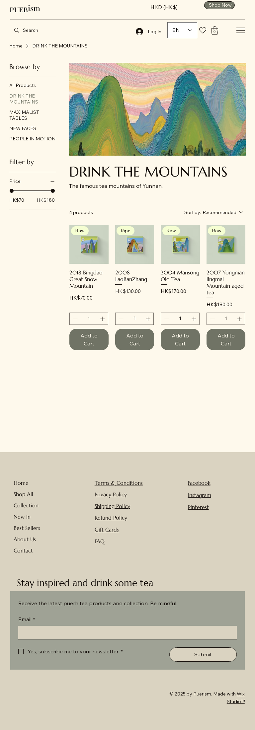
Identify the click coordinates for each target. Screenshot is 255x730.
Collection (26, 505)
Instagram (199, 495)
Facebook (199, 482)
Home (21, 482)
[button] (179, 7)
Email (26, 619)
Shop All (23, 494)
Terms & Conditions (119, 482)
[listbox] (179, 7)
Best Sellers (27, 528)
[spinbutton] (89, 319)
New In (22, 516)
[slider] (12, 191)
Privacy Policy (111, 494)
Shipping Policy (112, 506)
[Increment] (103, 319)
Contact (23, 550)
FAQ (100, 541)
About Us (25, 539)
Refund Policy (111, 517)
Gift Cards (107, 529)
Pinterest (198, 507)
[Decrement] (74, 319)
